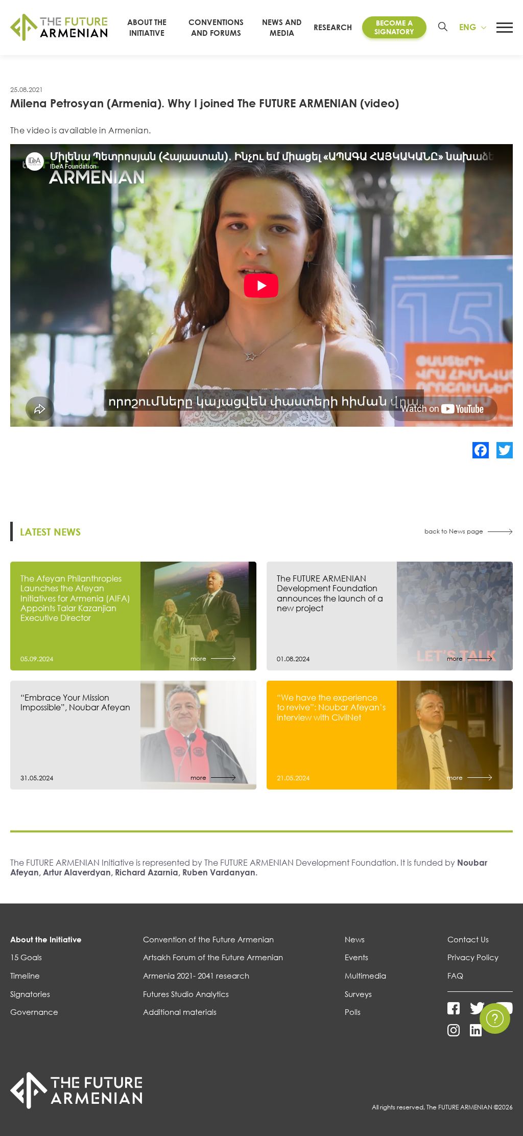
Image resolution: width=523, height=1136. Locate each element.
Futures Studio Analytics (186, 994)
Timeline (25, 975)
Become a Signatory (394, 27)
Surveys (358, 994)
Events (356, 957)
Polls (353, 1011)
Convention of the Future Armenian (208, 939)
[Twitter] (504, 450)
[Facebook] (480, 450)
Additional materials (180, 1011)
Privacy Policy (472, 957)
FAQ (455, 975)
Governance (34, 1011)
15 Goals (26, 957)
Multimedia (365, 975)
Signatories (30, 994)
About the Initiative (46, 939)
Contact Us (468, 939)
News (355, 939)
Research (333, 27)
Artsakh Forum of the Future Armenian (213, 957)
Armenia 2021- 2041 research (196, 975)
